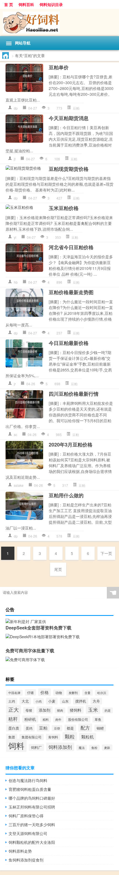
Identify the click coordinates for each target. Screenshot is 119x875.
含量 (87, 692)
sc (15, 434)
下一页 (106, 553)
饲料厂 (36, 747)
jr (15, 383)
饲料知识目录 (51, 4)
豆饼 (57, 728)
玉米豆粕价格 (64, 208)
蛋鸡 (29, 728)
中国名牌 (14, 693)
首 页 (8, 4)
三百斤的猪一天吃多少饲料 (32, 824)
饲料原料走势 (20, 851)
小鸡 (38, 701)
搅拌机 (80, 701)
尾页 (58, 569)
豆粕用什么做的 (66, 495)
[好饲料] (59, 22)
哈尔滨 (101, 693)
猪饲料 (75, 710)
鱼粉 (94, 748)
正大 (13, 709)
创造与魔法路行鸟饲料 (28, 780)
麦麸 (107, 747)
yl (15, 237)
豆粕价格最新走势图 (71, 292)
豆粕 (76, 108)
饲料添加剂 (60, 746)
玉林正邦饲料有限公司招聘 (32, 807)
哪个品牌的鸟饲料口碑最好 (32, 798)
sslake (19, 485)
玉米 (93, 709)
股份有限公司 (78, 719)
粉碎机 (30, 719)
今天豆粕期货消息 (69, 118)
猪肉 (60, 710)
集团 (11, 737)
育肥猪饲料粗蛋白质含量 (30, 789)
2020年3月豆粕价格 (70, 444)
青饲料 (53, 737)
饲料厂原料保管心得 (26, 815)
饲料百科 (26, 4)
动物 (58, 692)
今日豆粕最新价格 (69, 343)
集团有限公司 (32, 737)
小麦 (51, 701)
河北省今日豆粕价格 (71, 247)
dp (16, 108)
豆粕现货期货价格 (69, 168)
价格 (44, 692)
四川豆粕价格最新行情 (74, 393)
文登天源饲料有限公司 (28, 833)
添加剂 (44, 710)
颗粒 (70, 736)
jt (14, 158)
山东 (65, 701)
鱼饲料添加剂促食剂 (26, 860)
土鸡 (11, 701)
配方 (85, 727)
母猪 (28, 710)
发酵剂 (73, 693)
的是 (108, 710)
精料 (46, 719)
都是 (70, 728)
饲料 (16, 745)
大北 (25, 701)
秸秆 (13, 718)
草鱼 (98, 719)
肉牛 (58, 719)
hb (16, 282)
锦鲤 (100, 728)
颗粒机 (87, 737)
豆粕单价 (59, 67)
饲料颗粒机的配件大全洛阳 (32, 842)
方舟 (96, 701)
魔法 (82, 748)
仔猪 (30, 692)
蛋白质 (13, 728)
